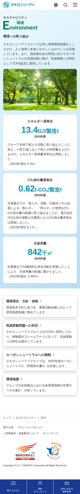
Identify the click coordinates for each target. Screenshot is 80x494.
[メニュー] (75, 5)
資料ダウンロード (40, 490)
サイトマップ (50, 433)
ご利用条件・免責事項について (21, 433)
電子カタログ (13, 490)
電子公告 (8, 427)
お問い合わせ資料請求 (66, 490)
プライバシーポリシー (30, 427)
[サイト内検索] (65, 5)
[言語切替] (56, 5)
